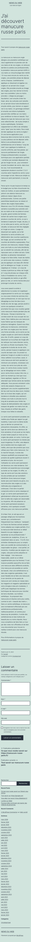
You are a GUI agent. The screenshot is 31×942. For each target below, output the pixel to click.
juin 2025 (4, 843)
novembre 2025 (6, 830)
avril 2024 (4, 876)
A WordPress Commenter (9, 812)
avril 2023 (4, 907)
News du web (15, 3)
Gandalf (5, 654)
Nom (3, 699)
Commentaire (6, 680)
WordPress (19, 935)
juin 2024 (4, 871)
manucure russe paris (8, 640)
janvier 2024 (5, 884)
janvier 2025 (5, 855)
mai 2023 (4, 905)
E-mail (3, 709)
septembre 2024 (6, 866)
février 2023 (5, 912)
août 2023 (4, 897)
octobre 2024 (5, 863)
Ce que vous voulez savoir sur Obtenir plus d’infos (14, 792)
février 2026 (5, 822)
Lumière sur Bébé (6, 801)
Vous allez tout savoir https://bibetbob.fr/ (14, 798)
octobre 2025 (5, 832)
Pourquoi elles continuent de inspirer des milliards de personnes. (14, 804)
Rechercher (5, 780)
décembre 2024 (6, 858)
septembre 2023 (6, 894)
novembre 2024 (6, 861)
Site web (4, 718)
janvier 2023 (5, 915)
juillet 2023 (4, 899)
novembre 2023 (6, 889)
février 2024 (5, 881)
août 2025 (4, 837)
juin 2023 (4, 902)
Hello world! (23, 812)
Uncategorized (16, 656)
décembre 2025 (6, 827)
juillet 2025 (4, 840)
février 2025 (5, 853)
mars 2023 (4, 910)
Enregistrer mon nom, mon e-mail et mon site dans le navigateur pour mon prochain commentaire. (16, 730)
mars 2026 (4, 819)
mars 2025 (4, 850)
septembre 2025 (6, 835)
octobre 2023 (5, 892)
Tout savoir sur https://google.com (12, 795)
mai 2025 (4, 845)
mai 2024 (4, 874)
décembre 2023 (6, 886)
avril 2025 (4, 848)
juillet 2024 (4, 868)
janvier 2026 (5, 825)
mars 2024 (4, 879)
